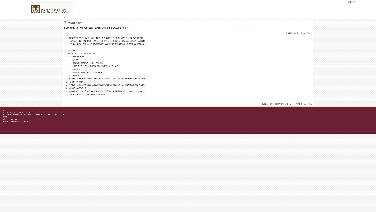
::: (342, 2)
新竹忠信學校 (351, 2)
